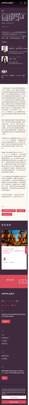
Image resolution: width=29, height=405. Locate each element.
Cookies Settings (13, 397)
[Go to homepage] (8, 3)
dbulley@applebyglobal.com (17, 53)
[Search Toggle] (21, 3)
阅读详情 (20, 196)
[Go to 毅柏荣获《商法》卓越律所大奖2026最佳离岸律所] (14, 238)
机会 (4, 378)
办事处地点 (5, 338)
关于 (3, 335)
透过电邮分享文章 (9, 210)
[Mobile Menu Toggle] (25, 3)
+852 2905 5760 (14, 62)
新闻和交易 (5, 356)
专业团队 (4, 341)
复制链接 (21, 210)
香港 (20, 48)
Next (26, 250)
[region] (14, 394)
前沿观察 (4, 359)
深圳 (27, 48)
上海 (23, 48)
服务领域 (4, 344)
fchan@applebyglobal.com (16, 63)
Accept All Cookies (14, 402)
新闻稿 (7, 26)
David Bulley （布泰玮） (16, 47)
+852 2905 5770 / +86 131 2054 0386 (19, 51)
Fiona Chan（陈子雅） (15, 57)
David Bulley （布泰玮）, (9, 75)
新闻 (3, 10)
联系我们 (6, 321)
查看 (23, 281)
